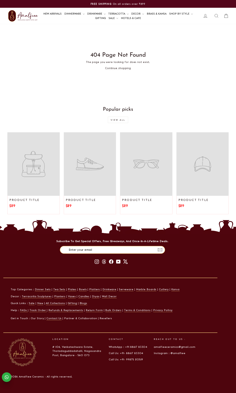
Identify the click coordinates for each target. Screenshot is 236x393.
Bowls (83, 289)
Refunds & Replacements (65, 310)
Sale (112, 18)
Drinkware (95, 13)
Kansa (175, 289)
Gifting (100, 18)
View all (118, 119)
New (40, 303)
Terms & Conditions (137, 310)
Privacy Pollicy (163, 310)
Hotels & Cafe (131, 18)
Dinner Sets (43, 289)
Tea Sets (59, 289)
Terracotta (117, 13)
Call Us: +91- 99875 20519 (126, 359)
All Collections (55, 303)
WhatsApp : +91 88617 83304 (128, 347)
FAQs (24, 310)
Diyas (96, 296)
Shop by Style (179, 13)
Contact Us (54, 318)
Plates (72, 289)
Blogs (83, 303)
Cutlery (164, 289)
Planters (59, 296)
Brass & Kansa (156, 13)
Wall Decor (109, 296)
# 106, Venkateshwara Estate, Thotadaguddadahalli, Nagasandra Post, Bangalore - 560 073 (76, 351)
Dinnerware (73, 13)
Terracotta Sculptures (37, 296)
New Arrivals (52, 13)
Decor (136, 13)
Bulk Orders (113, 310)
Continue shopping (118, 68)
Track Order (38, 310)
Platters (94, 289)
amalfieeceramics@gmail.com (174, 347)
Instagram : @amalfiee (169, 353)
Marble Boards (146, 289)
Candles (83, 296)
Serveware (126, 289)
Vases (72, 296)
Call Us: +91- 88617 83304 (126, 353)
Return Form (94, 310)
